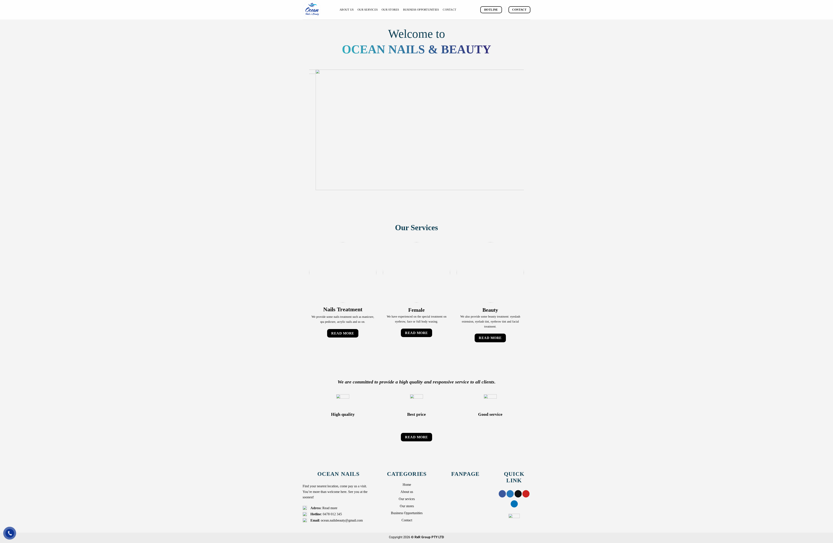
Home (407, 507)
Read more (329, 530)
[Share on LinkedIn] (514, 526)
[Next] (514, 141)
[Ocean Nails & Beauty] (318, 10)
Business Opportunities (421, 9)
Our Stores (390, 9)
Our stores (407, 528)
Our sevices (407, 521)
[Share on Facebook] (502, 516)
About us (346, 9)
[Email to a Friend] (518, 516)
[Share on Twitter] (510, 516)
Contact (449, 9)
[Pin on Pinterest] (526, 516)
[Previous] (319, 141)
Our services (367, 9)
